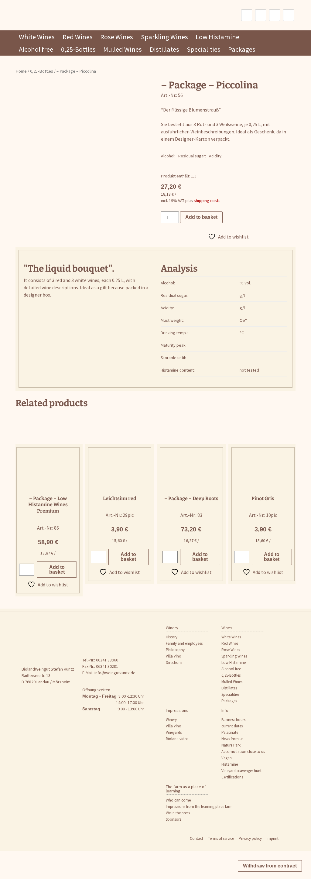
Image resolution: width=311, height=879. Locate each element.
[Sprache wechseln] (246, 15)
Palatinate (229, 732)
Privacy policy (250, 838)
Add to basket (201, 217)
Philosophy (175, 649)
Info (224, 710)
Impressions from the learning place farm (199, 806)
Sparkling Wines (164, 37)
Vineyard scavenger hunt (241, 770)
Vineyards (174, 732)
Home (21, 71)
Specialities (203, 49)
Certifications (232, 777)
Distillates (164, 49)
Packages (241, 49)
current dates (232, 726)
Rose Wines (116, 37)
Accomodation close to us (243, 751)
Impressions (177, 710)
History (171, 637)
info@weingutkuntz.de (114, 672)
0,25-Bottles (78, 49)
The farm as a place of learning (186, 789)
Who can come (178, 800)
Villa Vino (173, 656)
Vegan (226, 758)
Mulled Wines (122, 49)
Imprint (273, 838)
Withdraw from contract (270, 865)
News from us (232, 738)
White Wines (37, 37)
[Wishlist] (260, 15)
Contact (196, 838)
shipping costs (207, 200)
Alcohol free (36, 49)
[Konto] (274, 15)
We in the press (178, 812)
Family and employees (184, 643)
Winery (172, 627)
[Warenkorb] (288, 15)
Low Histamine (217, 37)
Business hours (233, 719)
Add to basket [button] (57, 570)
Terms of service (221, 838)
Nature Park (231, 745)
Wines (226, 627)
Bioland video (177, 738)
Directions (174, 662)
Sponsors (173, 819)
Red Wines (78, 37)
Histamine (229, 764)
